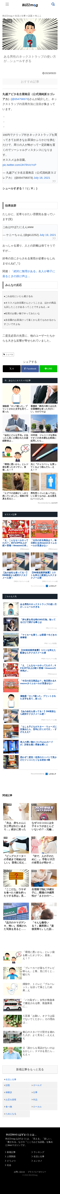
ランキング (39, 1152)
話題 (8, 1085)
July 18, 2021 (42, 177)
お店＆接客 (11, 1099)
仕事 (35, 1092)
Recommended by (44, 503)
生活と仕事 (11, 1079)
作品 (35, 1099)
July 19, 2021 (48, 234)
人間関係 (11, 1156)
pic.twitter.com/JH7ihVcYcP (19, 164)
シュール (9, 354)
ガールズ (37, 1085)
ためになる (11, 1114)
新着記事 (11, 1152)
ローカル (37, 1106)
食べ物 (9, 1106)
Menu (7, 4)
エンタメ (38, 1161)
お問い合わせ (19, 1172)
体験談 (9, 1092)
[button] (5, 769)
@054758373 (20, 99)
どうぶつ (11, 1161)
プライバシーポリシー (37, 1172)
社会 (9, 1165)
